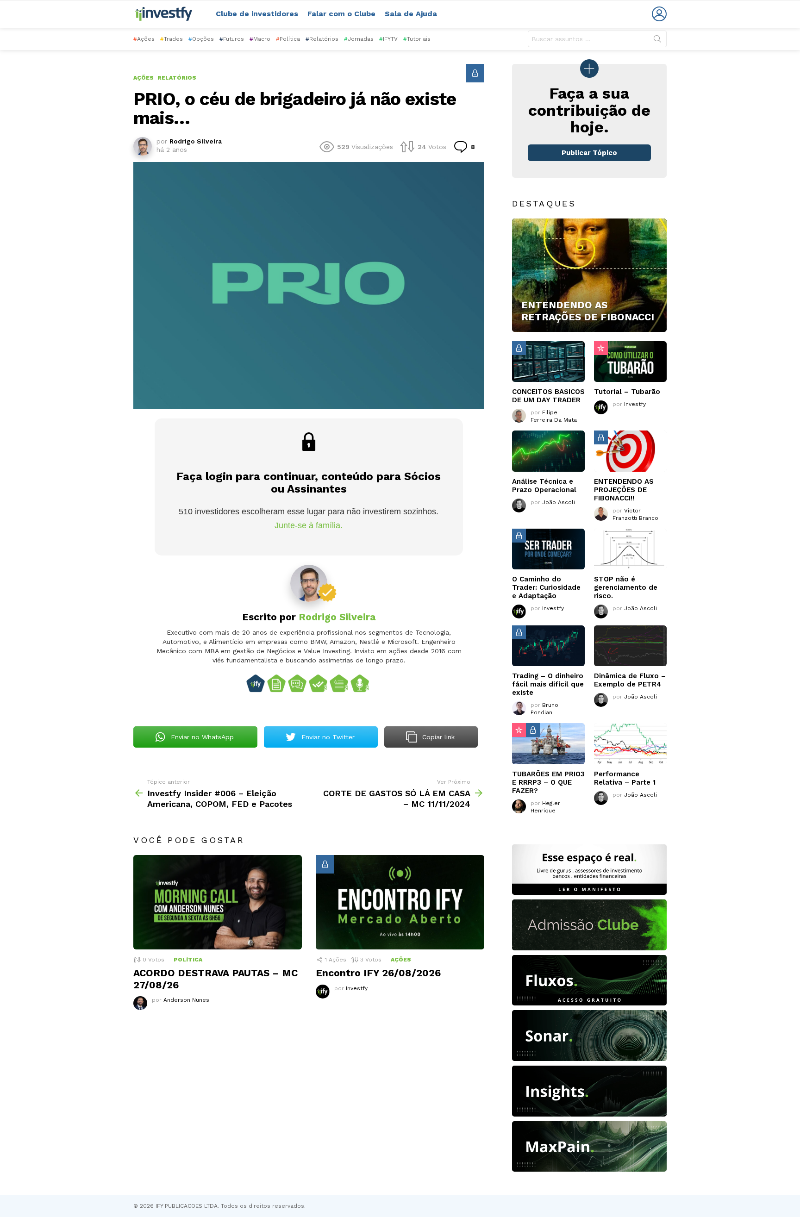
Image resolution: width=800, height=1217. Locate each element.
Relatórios (322, 39)
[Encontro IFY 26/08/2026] (400, 902)
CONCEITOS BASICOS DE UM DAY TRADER (548, 395)
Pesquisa (657, 41)
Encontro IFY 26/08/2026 (378, 973)
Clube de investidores (257, 13)
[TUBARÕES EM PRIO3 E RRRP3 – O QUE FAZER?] (548, 743)
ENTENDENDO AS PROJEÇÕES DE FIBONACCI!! (624, 489)
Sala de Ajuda (411, 13)
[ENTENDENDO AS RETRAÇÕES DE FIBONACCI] (589, 275)
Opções (201, 39)
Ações (144, 39)
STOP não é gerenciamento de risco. (625, 587)
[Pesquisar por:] (597, 39)
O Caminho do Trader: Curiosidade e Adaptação (546, 587)
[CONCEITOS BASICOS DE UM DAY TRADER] (548, 361)
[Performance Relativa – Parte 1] (630, 743)
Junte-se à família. (309, 525)
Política (288, 39)
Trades (171, 39)
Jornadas (359, 39)
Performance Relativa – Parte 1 (625, 778)
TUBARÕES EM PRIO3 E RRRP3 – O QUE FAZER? (548, 782)
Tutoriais (417, 39)
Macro (260, 39)
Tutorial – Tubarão (627, 391)
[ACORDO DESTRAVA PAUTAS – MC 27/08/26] (217, 902)
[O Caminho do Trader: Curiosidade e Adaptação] (548, 549)
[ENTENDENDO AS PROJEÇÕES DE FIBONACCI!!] (630, 451)
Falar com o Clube (341, 13)
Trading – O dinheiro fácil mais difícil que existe (548, 684)
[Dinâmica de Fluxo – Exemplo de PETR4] (630, 645)
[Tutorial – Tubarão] (630, 361)
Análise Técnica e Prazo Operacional (544, 485)
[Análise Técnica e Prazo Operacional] (548, 451)
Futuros (231, 39)
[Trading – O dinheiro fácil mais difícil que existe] (548, 645)
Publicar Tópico (589, 153)
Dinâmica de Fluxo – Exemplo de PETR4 (630, 680)
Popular (601, 348)
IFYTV (388, 39)
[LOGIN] (659, 13)
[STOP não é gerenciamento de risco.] (630, 549)
